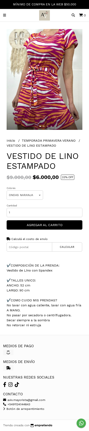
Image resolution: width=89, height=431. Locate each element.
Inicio (11, 140)
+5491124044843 (18, 404)
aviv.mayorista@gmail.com (25, 400)
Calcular (67, 246)
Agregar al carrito (45, 225)
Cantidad (12, 205)
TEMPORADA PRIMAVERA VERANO (49, 140)
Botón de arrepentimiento (24, 408)
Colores (11, 188)
